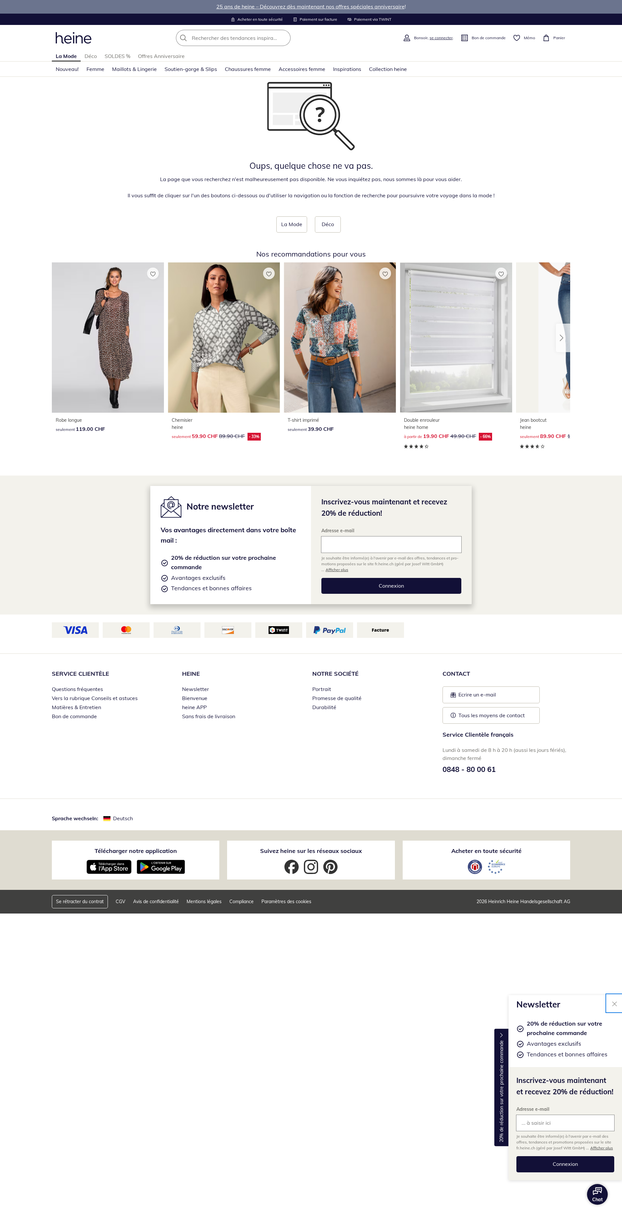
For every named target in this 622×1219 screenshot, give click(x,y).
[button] (563, 338)
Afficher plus (601, 1147)
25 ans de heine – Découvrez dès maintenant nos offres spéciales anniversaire (310, 6)
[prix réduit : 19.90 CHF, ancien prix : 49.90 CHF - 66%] (456, 337)
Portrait (321, 689)
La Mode (66, 56)
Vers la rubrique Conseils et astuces (95, 698)
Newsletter (195, 689)
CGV (120, 901)
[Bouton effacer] (283, 37)
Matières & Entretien (76, 707)
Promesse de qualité (337, 698)
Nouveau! (67, 69)
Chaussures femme (248, 69)
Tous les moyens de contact (491, 715)
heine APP (194, 707)
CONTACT (456, 673)
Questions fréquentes (77, 689)
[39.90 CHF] (340, 337)
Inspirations (347, 69)
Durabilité (324, 707)
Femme (95, 69)
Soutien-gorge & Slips (191, 69)
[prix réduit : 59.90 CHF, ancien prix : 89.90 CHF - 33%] (224, 337)
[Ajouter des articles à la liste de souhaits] (153, 273)
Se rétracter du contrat (80, 901)
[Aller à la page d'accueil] (73, 38)
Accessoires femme (302, 69)
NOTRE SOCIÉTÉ (335, 673)
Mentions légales (204, 901)
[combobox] (247, 38)
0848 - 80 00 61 (469, 769)
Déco (91, 56)
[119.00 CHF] (108, 337)
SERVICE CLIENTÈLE (80, 673)
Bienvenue (194, 698)
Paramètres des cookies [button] (286, 901)
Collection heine (388, 69)
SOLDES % (117, 56)
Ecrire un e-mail (487, 696)
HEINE (191, 673)
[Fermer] (614, 1003)
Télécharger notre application (136, 851)
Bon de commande (74, 716)
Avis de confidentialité (156, 901)
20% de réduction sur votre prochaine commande (501, 1091)
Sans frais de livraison (208, 716)
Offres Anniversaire (161, 56)
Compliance (241, 901)
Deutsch (123, 818)
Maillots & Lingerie (134, 69)
